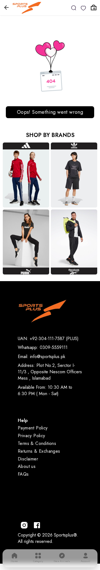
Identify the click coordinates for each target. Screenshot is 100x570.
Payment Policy (33, 428)
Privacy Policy (31, 435)
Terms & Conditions (37, 443)
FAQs (23, 474)
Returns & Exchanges (39, 451)
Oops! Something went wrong (50, 112)
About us (27, 466)
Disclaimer (28, 459)
